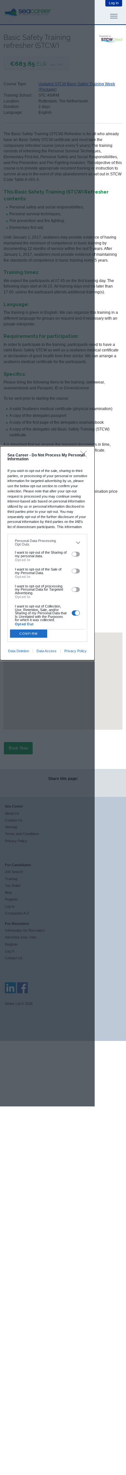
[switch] (76, 554)
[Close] (85, 455)
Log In (114, 3)
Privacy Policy (75, 651)
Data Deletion (18, 651)
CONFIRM (28, 633)
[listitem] (47, 542)
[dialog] (47, 553)
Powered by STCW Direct (111, 38)
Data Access (47, 651)
